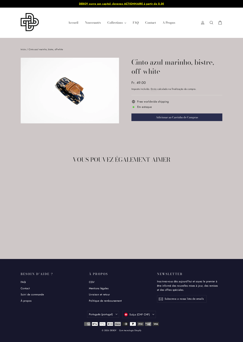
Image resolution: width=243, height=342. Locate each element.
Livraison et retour (99, 294)
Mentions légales (99, 288)
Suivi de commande (32, 294)
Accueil (73, 22)
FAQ (136, 22)
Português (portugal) (101, 314)
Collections (115, 22)
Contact (150, 22)
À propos (26, 301)
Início (23, 49)
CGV (92, 282)
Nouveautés (93, 22)
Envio (154, 89)
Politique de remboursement (105, 301)
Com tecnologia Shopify (130, 330)
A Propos (168, 22)
